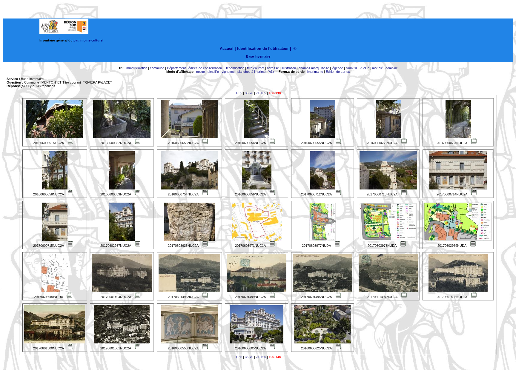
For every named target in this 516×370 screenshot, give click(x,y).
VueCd (364, 68)
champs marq (309, 68)
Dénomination (234, 68)
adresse (273, 68)
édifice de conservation (205, 68)
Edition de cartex (338, 71)
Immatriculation (136, 68)
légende (337, 68)
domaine (392, 68)
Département (176, 68)
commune (157, 68)
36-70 (249, 93)
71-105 (261, 93)
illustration (289, 68)
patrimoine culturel (88, 40)
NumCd (351, 68)
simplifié (213, 71)
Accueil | (228, 48)
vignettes (228, 71)
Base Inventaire (258, 56)
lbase (325, 68)
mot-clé (377, 68)
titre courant (255, 68)
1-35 (239, 93)
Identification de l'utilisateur (263, 48)
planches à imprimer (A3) (255, 71)
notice (200, 71)
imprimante (315, 71)
